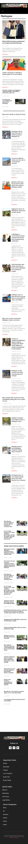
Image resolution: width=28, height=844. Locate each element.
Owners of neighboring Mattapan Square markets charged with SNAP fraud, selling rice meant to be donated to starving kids (18, 344)
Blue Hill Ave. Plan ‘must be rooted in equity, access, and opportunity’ (14, 692)
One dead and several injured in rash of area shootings (7, 101)
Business (5, 814)
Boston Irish (6, 777)
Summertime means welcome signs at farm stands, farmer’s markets (9, 670)
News (4, 807)
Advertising (5, 793)
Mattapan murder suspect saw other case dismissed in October (17, 373)
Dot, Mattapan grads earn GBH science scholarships (14, 700)
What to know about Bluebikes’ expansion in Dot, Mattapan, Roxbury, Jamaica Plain (9, 551)
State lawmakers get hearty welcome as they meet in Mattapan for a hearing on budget (18, 268)
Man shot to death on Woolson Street (13, 114)
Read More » (5, 54)
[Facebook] (10, 747)
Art (4, 811)
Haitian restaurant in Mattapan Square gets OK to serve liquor (12, 73)
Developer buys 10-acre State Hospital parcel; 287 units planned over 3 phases (18, 477)
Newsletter (6, 767)
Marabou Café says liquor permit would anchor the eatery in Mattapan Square (18, 184)
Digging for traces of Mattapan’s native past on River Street (18, 210)
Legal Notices (6, 800)
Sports (5, 824)
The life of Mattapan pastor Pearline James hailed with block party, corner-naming (9, 659)
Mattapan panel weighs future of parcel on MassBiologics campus (15, 620)
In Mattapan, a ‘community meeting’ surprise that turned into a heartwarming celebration (18, 237)
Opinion (5, 818)
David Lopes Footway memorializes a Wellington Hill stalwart (8, 682)
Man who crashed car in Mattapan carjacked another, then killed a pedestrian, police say (11, 91)
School (5, 821)
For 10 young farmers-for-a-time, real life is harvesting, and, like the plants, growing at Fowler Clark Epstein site (9, 535)
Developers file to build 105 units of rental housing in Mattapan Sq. (17, 134)
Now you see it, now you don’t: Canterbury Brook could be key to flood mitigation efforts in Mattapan (9, 564)
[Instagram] (14, 747)
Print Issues (5, 796)
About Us (4, 790)
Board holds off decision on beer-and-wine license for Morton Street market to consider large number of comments (15, 611)
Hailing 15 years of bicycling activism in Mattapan (9, 637)
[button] (3, 11)
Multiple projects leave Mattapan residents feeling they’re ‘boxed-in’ (17, 449)
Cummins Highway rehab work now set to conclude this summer (18, 160)
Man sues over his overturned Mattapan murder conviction (11, 319)
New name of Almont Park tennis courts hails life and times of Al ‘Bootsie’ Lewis (9, 647)
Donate (5, 763)
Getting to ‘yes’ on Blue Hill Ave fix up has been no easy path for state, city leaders (18, 297)
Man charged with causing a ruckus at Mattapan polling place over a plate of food (13, 399)
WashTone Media (14, 837)
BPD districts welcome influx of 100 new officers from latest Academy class (8, 524)
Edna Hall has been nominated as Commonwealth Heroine (13, 42)
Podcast (5, 770)
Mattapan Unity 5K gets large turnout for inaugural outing (9, 602)
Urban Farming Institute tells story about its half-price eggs (15, 628)
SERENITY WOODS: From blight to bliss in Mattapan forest (18, 419)
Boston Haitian (7, 780)
